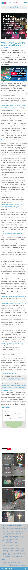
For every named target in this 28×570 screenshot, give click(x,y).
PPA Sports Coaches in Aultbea (11, 545)
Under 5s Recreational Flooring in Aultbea (13, 550)
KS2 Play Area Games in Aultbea (11, 530)
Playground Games (21, 565)
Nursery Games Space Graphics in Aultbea (13, 548)
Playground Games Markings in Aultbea (13, 536)
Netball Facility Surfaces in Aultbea (11, 562)
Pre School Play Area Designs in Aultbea (13, 554)
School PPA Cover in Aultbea (10, 542)
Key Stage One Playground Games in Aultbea (14, 528)
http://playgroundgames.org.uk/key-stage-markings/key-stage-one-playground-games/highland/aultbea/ (11, 206)
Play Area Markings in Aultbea (10, 539)
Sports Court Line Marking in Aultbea (12, 561)
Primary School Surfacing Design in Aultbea (14, 551)
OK (20, 418)
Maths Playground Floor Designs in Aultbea (13, 537)
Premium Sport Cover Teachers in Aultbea (13, 544)
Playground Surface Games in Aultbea (11, 525)
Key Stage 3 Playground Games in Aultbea (13, 531)
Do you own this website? (10, 418)
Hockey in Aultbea (7, 564)
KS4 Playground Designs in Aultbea (12, 533)
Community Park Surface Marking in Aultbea (14, 553)
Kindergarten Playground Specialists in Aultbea (12, 557)
